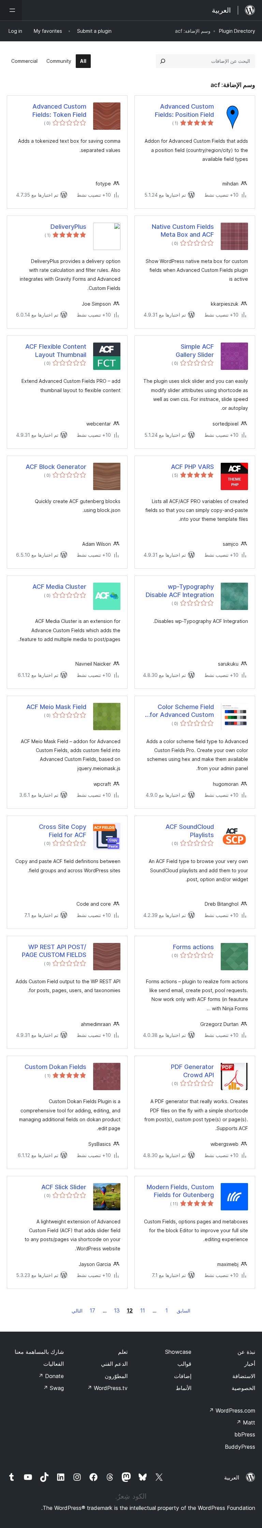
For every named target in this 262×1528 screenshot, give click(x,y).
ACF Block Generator (56, 466)
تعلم (123, 1351)
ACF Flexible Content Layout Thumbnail (55, 350)
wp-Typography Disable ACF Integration (180, 590)
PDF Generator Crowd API (192, 1070)
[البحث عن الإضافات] (163, 61)
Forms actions (193, 946)
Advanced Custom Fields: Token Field (59, 110)
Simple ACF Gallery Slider (195, 350)
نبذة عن (246, 1351)
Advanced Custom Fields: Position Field (184, 110)
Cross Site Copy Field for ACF (62, 830)
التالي (77, 1311)
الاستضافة (243, 1376)
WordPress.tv (107, 1388)
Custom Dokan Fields (55, 1066)
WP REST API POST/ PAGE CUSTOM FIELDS (54, 950)
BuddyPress (240, 1446)
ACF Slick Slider (63, 1187)
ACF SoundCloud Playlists (189, 830)
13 (117, 1310)
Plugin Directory (237, 31)
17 (92, 1310)
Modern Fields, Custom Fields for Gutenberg (180, 1190)
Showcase (178, 1351)
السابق (183, 1311)
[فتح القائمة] (11, 10)
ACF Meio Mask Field (56, 706)
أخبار (249, 1363)
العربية (231, 1477)
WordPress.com (232, 1410)
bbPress (244, 1434)
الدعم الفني (114, 1363)
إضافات (182, 1376)
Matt (245, 1422)
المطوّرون (116, 1376)
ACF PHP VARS (192, 466)
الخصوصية (243, 1388)
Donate (51, 1376)
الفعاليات (53, 1363)
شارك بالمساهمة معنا (39, 1351)
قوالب (184, 1363)
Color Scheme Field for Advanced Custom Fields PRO (182, 711)
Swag (53, 1388)
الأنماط (183, 1388)
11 (142, 1310)
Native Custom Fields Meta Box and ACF (183, 230)
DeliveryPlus (68, 226)
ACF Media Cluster (59, 586)
